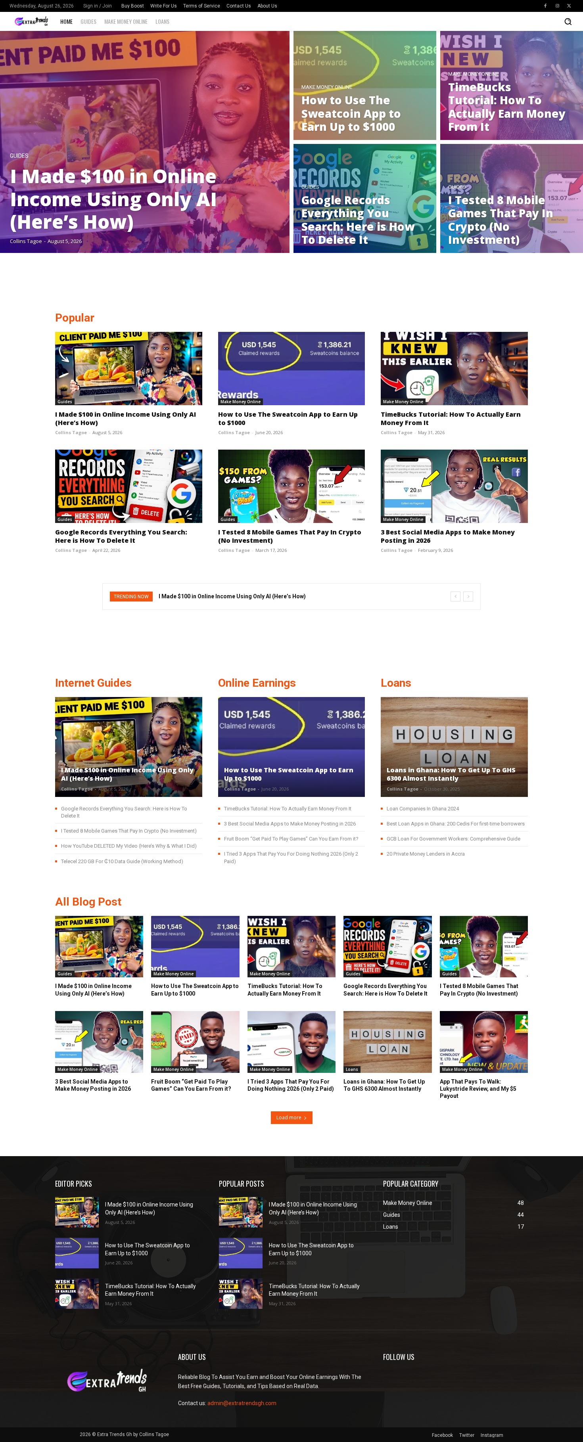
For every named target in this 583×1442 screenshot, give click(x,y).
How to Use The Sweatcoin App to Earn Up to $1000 (288, 418)
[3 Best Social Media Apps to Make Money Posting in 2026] (454, 486)
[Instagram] (557, 6)
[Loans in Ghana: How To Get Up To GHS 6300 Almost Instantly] (454, 747)
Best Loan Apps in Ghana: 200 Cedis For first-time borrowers (456, 824)
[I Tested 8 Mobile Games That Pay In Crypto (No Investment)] (511, 198)
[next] (468, 596)
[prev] (455, 596)
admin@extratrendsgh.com (241, 1403)
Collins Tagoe (71, 432)
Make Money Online (326, 87)
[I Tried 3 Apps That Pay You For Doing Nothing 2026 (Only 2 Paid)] (291, 1042)
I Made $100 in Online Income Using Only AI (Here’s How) (125, 418)
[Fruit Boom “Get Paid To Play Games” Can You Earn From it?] (195, 1042)
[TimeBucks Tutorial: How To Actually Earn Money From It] (511, 85)
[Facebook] (545, 6)
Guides (19, 156)
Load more (288, 1117)
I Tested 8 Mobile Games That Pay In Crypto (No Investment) (289, 536)
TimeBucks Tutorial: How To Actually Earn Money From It (451, 418)
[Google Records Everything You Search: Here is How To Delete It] (364, 198)
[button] (567, 21)
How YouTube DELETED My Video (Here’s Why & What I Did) (129, 846)
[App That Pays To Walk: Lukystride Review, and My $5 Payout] (484, 1042)
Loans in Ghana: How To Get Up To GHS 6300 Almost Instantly (451, 774)
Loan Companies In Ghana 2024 (423, 809)
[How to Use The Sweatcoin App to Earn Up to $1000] (364, 85)
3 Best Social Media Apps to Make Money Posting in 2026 (448, 536)
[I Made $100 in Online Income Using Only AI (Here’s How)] (145, 142)
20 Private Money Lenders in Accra (426, 854)
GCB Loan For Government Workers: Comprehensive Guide (453, 839)
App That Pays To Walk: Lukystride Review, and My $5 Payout (478, 1088)
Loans (352, 1069)
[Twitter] (569, 6)
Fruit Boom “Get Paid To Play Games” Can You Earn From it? (291, 839)
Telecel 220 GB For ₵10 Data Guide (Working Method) (122, 861)
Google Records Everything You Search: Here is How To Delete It (121, 536)
